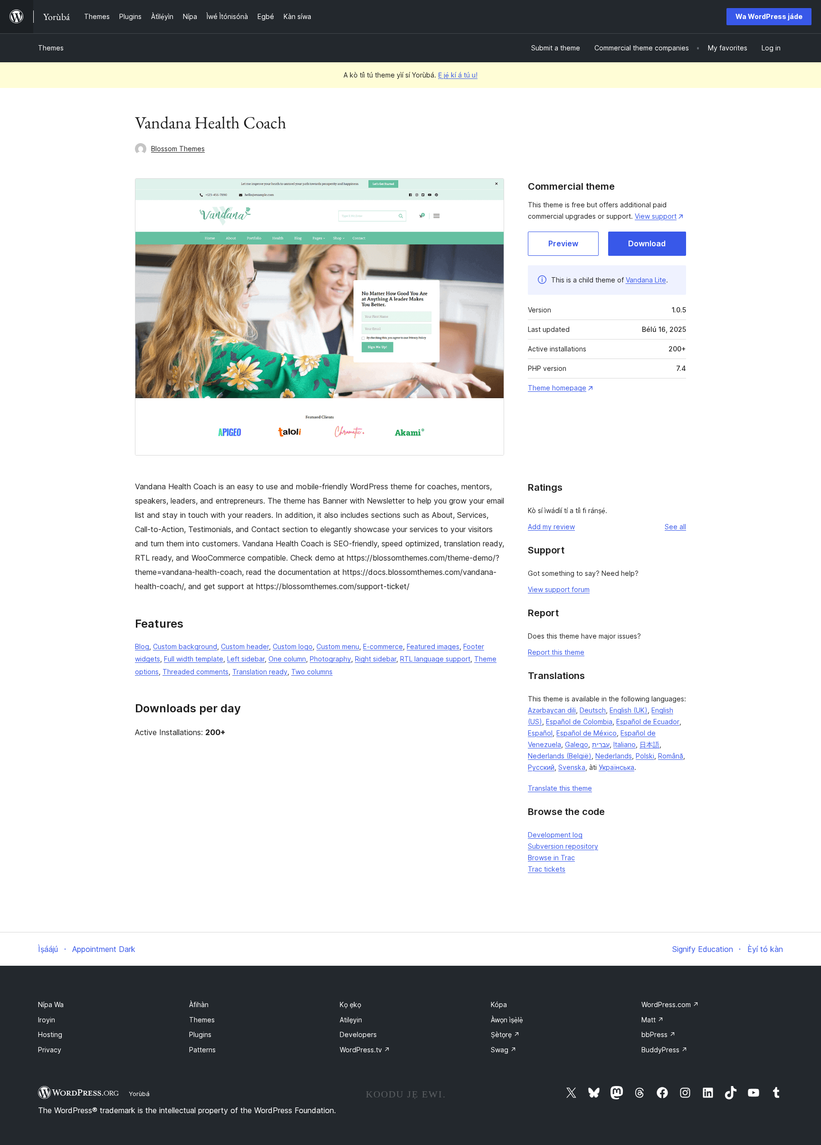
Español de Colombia (579, 722)
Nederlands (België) (560, 756)
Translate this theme (560, 788)
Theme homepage (557, 388)
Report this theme (556, 652)
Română (670, 756)
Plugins (200, 1034)
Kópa (499, 1004)
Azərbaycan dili (552, 710)
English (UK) (629, 710)
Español (540, 733)
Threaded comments (195, 672)
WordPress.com (670, 1004)
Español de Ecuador (647, 722)
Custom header (245, 646)
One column (287, 659)
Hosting (50, 1034)
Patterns (202, 1050)
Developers (358, 1034)
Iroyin (46, 1020)
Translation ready (259, 672)
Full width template (193, 659)
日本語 (649, 744)
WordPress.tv (365, 1050)
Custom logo (293, 646)
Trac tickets (546, 869)
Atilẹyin (351, 1020)
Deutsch (593, 710)
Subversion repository (563, 846)
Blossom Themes (178, 149)
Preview (563, 243)
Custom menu (337, 646)
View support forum (559, 589)
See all (675, 527)
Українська (616, 767)
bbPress (658, 1034)
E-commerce (383, 646)
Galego (576, 744)
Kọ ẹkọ (350, 1004)
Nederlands (613, 756)
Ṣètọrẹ (505, 1034)
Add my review (551, 527)
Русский (541, 767)
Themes (51, 48)
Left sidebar (246, 659)
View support (656, 216)
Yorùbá (139, 1093)
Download (647, 243)
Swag (503, 1050)
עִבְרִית (601, 744)
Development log (555, 835)
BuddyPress (664, 1050)
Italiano (624, 744)
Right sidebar (375, 659)
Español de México (586, 733)
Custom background (185, 646)
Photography (330, 659)
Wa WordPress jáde (768, 16)
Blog (142, 646)
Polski (645, 756)
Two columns (312, 672)
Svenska (571, 767)
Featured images (433, 646)
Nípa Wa (51, 1004)
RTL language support (435, 659)
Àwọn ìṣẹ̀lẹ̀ (507, 1020)
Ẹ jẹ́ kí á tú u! (457, 75)
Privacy (49, 1050)
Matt (652, 1020)
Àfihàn (199, 1004)
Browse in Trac (551, 858)
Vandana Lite (646, 280)
